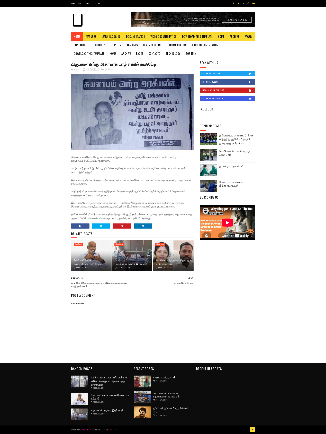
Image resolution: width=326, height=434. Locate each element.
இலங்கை (109, 69)
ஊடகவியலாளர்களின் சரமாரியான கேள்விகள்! (166, 394)
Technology (98, 45)
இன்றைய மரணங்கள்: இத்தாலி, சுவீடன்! (231, 183)
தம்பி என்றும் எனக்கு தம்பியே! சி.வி (170, 410)
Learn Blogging (111, 36)
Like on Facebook (210, 82)
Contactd (80, 45)
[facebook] (234, 3)
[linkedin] (243, 3)
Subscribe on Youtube (213, 90)
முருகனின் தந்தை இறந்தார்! (131, 263)
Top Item (97, 3)
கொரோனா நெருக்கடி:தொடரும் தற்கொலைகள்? (173, 261)
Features (91, 36)
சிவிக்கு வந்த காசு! (164, 377)
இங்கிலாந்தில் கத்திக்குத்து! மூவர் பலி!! (235, 153)
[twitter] (238, 3)
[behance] (253, 3)
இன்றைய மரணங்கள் (231, 166)
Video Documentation (163, 36)
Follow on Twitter (211, 73)
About (80, 3)
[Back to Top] (252, 429)
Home (73, 3)
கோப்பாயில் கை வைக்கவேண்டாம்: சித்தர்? (89, 261)
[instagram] (248, 3)
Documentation (135, 36)
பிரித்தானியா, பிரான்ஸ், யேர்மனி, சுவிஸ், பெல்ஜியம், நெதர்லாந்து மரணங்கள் (109, 380)
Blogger (112, 429)
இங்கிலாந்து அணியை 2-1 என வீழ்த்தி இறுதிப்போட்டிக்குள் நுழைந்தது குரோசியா (236, 139)
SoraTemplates (87, 429)
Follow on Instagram (212, 98)
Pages (139, 53)
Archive (234, 36)
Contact (88, 3)
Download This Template (197, 36)
